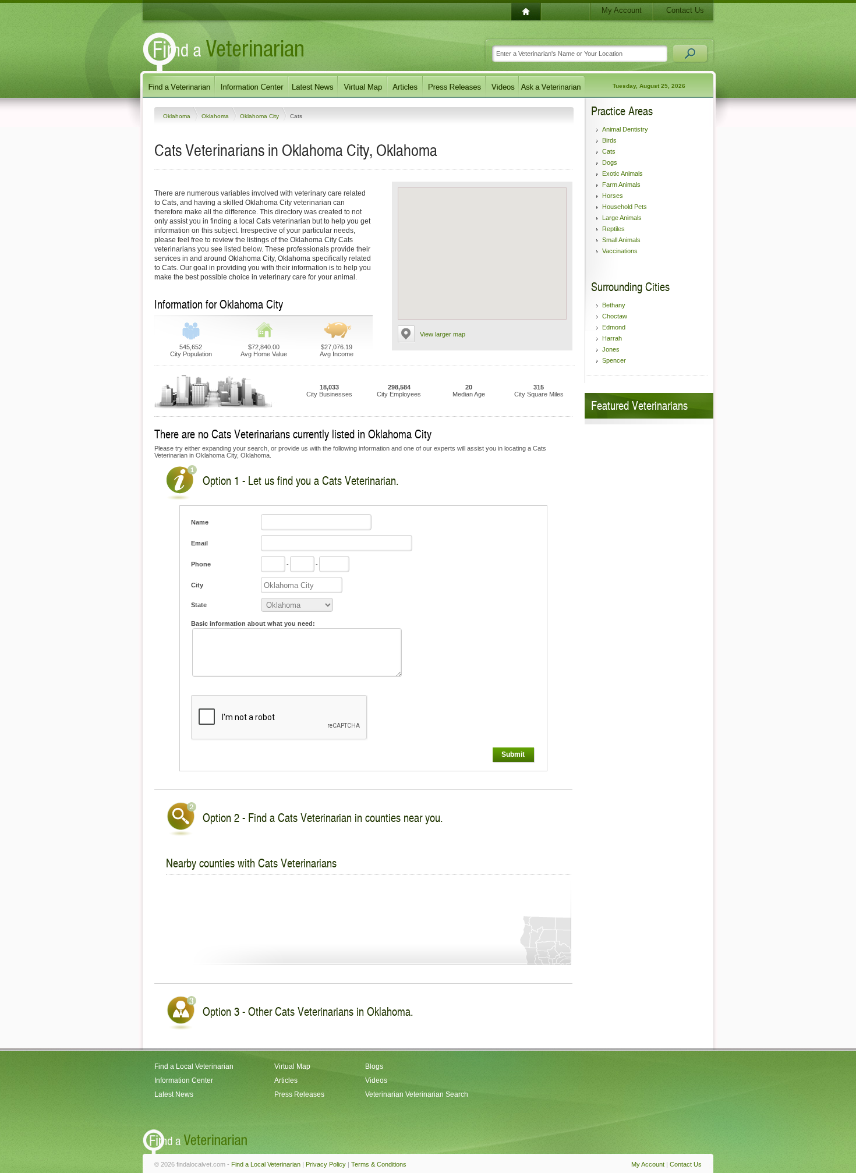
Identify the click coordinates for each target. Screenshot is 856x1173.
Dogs (609, 162)
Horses (612, 195)
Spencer (614, 360)
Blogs (374, 1066)
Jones (611, 349)
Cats (609, 151)
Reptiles (613, 228)
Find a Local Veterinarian (194, 1066)
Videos (376, 1080)
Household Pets (624, 206)
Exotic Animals (622, 173)
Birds (609, 140)
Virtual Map (292, 1066)
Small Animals (621, 239)
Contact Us (685, 10)
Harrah (612, 338)
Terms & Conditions (378, 1164)
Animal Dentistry (625, 129)
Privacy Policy (326, 1164)
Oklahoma (177, 116)
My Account (622, 10)
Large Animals (622, 217)
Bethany (613, 305)
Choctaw (614, 316)
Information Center (183, 1080)
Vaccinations (620, 250)
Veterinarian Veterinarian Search (416, 1094)
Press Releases (299, 1094)
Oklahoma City (260, 116)
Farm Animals (621, 184)
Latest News (173, 1094)
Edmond (613, 327)
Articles (286, 1080)
